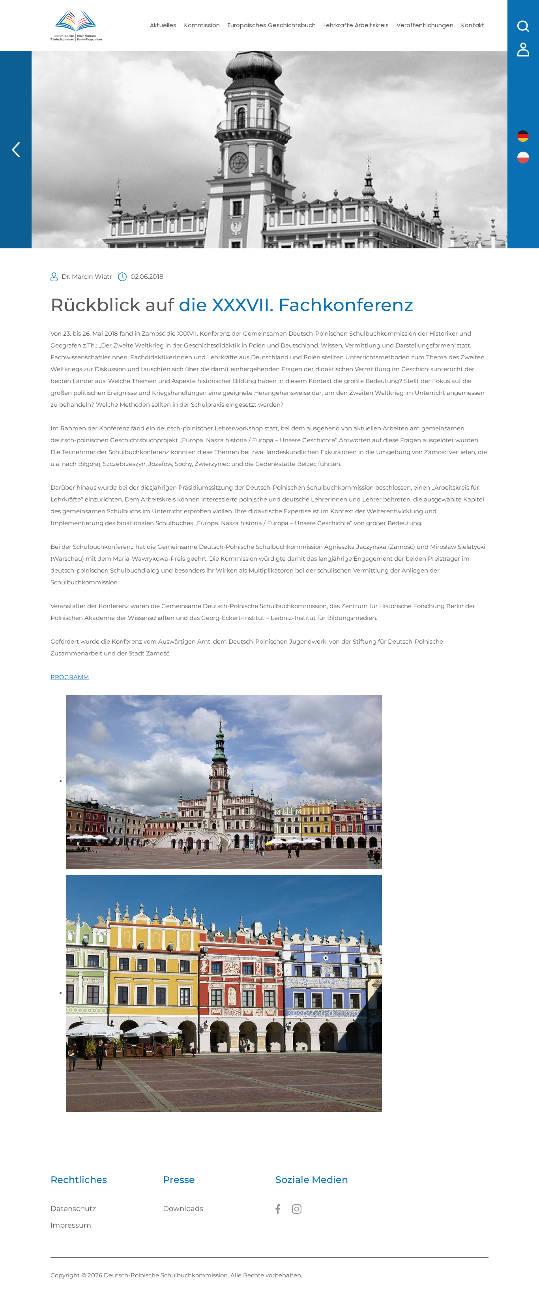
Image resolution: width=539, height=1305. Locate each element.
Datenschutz (73, 1208)
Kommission (202, 25)
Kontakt (473, 25)
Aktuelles (163, 25)
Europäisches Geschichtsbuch (272, 25)
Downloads (183, 1208)
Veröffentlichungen (425, 25)
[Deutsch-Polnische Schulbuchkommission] (76, 25)
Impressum (71, 1225)
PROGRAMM (70, 677)
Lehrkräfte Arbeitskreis (356, 25)
